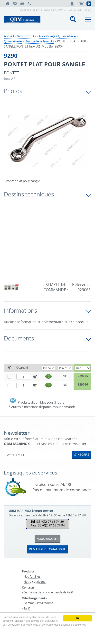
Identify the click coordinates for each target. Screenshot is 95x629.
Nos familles (32, 576)
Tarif (27, 608)
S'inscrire (81, 454)
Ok (77, 618)
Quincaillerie (13, 41)
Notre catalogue (35, 581)
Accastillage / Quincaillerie (57, 36)
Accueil (9, 36)
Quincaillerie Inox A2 (39, 41)
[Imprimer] (22, 3)
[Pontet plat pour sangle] (47, 144)
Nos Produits (26, 36)
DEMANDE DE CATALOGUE (47, 549)
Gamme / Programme (38, 603)
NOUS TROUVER (47, 539)
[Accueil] (7, 3)
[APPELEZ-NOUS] (29, 3)
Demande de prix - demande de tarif (48, 592)
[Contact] (15, 3)
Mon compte (73, 3)
